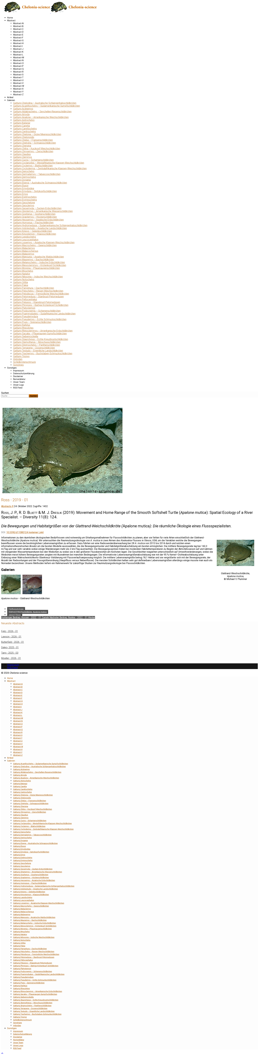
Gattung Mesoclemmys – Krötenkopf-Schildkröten (39, 265)
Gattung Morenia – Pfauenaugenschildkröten (36, 268)
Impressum (18, 370)
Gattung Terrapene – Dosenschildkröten (34, 347)
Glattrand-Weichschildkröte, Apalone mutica (28, 612)
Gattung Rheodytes (23, 327)
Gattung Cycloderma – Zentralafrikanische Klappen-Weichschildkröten (50, 168)
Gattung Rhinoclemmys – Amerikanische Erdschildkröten (43, 330)
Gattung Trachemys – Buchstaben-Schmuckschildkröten (42, 353)
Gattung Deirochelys (23, 171)
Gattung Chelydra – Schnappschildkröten (34, 142)
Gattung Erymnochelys (25, 199)
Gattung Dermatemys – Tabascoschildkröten (36, 174)
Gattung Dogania (22, 179)
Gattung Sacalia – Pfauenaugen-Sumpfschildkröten (40, 333)
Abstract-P (18, 66)
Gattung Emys (20, 194)
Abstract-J (18, 49)
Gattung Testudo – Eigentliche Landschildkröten (38, 350)
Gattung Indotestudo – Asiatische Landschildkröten (40, 228)
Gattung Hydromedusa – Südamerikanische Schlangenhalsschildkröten (50, 225)
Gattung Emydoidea (23, 188)
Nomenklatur (19, 379)
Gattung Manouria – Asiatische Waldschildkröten (38, 256)
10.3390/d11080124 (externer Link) (25, 532)
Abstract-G (18, 40)
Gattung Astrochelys (23, 120)
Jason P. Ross (15, 615)
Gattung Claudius (22, 154)
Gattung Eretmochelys (25, 197)
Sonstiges (18, 364)
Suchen (5, 392)
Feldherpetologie (16, 609)
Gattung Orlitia (20, 282)
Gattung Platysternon (24, 308)
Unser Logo (18, 385)
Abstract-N (18, 60)
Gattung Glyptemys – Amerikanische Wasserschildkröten (43, 211)
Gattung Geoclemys (23, 205)
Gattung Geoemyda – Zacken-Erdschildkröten (37, 208)
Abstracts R (7, 506)
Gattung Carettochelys (25, 128)
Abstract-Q (18, 69)
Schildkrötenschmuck (24, 362)
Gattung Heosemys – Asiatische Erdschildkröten (38, 219)
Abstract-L (18, 54)
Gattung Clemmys (22, 157)
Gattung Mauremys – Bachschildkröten (33, 259)
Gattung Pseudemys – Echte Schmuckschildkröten (39, 319)
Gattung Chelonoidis (23, 137)
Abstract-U (18, 80)
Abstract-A (18, 23)
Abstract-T (18, 77)
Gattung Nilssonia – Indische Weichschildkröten (38, 276)
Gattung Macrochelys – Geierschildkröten (35, 245)
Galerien (11, 100)
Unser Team (19, 382)
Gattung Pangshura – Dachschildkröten (33, 288)
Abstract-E (18, 35)
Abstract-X (18, 89)
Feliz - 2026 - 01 (9, 631)
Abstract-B (18, 26)
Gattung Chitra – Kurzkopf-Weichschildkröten (36, 148)
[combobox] (15, 395)
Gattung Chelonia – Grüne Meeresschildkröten (37, 134)
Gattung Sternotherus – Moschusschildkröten (37, 342)
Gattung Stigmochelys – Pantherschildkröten (36, 345)
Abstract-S (18, 74)
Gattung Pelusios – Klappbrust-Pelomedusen (36, 302)
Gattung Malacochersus (25, 251)
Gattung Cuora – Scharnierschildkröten (33, 159)
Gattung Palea (20, 285)
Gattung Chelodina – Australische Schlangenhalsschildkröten (44, 103)
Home (10, 17)
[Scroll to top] (2, 1053)
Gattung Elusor (20, 185)
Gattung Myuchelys (23, 271)
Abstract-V (18, 83)
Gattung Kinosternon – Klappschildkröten (34, 234)
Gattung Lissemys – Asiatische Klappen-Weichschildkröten (43, 242)
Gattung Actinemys (23, 108)
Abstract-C (18, 29)
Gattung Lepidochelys (24, 236)
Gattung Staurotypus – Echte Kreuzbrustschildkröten (40, 339)
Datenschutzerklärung (23, 373)
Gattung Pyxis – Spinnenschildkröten (32, 322)
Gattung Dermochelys (24, 177)
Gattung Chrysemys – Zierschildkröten (33, 151)
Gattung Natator (21, 273)
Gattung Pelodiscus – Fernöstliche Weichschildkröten (41, 293)
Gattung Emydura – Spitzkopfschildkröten (35, 191)
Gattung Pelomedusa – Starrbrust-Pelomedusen (38, 296)
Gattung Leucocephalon (25, 239)
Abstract (11, 20)
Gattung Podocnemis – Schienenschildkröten (37, 310)
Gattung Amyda (21, 114)
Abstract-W (18, 86)
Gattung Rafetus (21, 325)
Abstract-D (18, 32)
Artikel (10, 97)
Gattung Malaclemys (24, 248)
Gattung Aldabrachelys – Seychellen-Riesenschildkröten (42, 111)
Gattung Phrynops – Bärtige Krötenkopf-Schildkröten (40, 305)
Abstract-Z (18, 94)
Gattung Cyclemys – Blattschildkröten (33, 165)
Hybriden (17, 359)
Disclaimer (18, 376)
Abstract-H (18, 43)
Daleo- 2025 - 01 (10, 647)
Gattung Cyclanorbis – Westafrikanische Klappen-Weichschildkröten (48, 162)
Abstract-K (18, 52)
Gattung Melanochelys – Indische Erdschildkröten (39, 262)
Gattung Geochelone (24, 202)
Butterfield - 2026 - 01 (12, 642)
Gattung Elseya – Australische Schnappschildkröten (40, 182)
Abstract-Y (18, 91)
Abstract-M (18, 57)
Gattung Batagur (21, 122)
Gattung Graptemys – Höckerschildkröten (35, 216)
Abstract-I (18, 46)
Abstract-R (18, 72)
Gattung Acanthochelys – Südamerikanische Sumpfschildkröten (46, 105)
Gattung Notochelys (23, 279)
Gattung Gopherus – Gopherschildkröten (34, 214)
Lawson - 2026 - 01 (11, 636)
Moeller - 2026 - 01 (11, 658)
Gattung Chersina (22, 145)
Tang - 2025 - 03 (9, 652)
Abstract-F (18, 37)
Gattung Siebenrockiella (25, 336)
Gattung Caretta (21, 125)
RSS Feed (17, 388)
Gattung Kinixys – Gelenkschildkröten (32, 231)
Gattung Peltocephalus (25, 299)
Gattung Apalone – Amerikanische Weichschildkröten (41, 117)
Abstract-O (18, 63)
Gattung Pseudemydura (25, 316)
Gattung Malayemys (23, 253)
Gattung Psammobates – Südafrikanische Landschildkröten (44, 313)
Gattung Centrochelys (24, 131)
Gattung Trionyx (21, 356)
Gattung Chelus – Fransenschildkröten (33, 140)
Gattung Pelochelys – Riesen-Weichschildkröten (38, 290)
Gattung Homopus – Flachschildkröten (33, 222)
